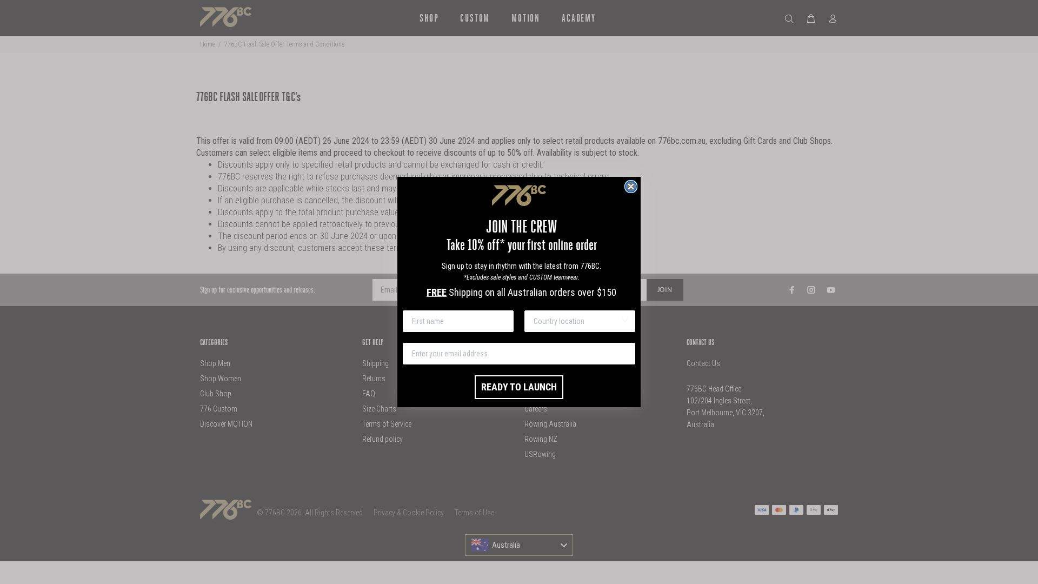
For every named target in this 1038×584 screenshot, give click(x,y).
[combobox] (577, 321)
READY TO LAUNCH (519, 387)
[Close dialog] (631, 186)
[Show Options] (625, 321)
